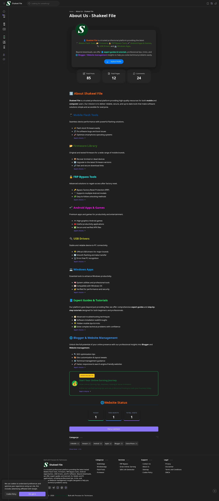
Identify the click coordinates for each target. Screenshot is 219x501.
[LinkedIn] (57, 487)
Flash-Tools (101, 469)
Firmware (100, 472)
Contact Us (147, 464)
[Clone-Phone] (131, 443)
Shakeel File (17, 3)
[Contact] (4, 59)
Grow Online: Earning (128, 467)
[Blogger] (118, 443)
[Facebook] (49, 487)
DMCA (167, 472)
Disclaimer (169, 467)
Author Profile (116, 61)
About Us (146, 467)
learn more (78, 138)
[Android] (98, 443)
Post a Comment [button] (114, 429)
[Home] (4, 11)
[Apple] (108, 443)
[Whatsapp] (66, 487)
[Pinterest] (62, 487)
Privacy (168, 464)
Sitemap (146, 469)
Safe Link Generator (127, 469)
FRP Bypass (124, 464)
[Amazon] (86, 443)
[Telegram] (53, 487)
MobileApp (101, 464)
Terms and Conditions (173, 469)
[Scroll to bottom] (215, 491)
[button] (4, 3)
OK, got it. (32, 494)
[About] (4, 54)
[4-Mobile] (74, 443)
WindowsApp (102, 467)
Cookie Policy (147, 472)
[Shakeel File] (8, 3)
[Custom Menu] (4, 16)
